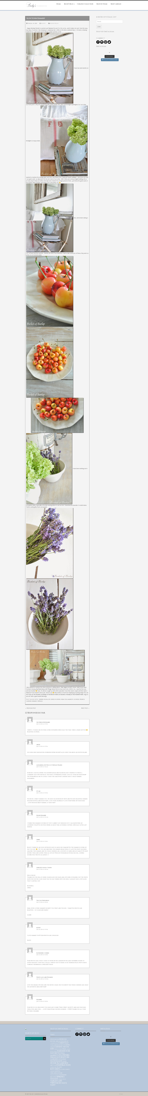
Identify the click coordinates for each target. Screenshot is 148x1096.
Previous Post (30, 708)
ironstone (53, 1067)
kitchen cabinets (65, 1069)
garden (28, 701)
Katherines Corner (42, 953)
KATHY (38, 927)
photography (54, 1075)
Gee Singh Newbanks (43, 722)
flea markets (69, 699)
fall (64, 1049)
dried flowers (55, 699)
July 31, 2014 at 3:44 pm (42, 1001)
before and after (56, 1041)
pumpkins (62, 1075)
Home (58, 4)
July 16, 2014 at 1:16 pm (42, 841)
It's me (38, 791)
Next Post (85, 708)
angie (38, 744)
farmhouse (63, 1050)
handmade (56, 1061)
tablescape (56, 1080)
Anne (38, 839)
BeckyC (43, 23)
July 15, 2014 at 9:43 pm (42, 793)
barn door (56, 1039)
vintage (40, 701)
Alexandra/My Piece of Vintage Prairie (49, 765)
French (82, 699)
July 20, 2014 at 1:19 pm (42, 929)
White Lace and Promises (44, 977)
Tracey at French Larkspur (69, 177)
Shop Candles (116, 4)
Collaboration (56, 1045)
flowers (76, 699)
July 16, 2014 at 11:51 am (42, 817)
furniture (63, 1057)
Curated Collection (85, 4)
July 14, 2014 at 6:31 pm (42, 746)
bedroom (63, 1039)
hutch (53, 1065)
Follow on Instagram (110, 60)
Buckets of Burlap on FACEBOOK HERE (47, 694)
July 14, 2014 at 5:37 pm (42, 724)
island (59, 1067)
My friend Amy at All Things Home (45, 689)
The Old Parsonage (42, 900)
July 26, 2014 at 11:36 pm (42, 979)
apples (52, 1039)
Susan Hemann (41, 815)
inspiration (63, 1065)
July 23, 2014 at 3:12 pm (42, 954)
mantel (57, 1071)
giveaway (62, 1059)
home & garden (59, 1063)
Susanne (39, 999)
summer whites (62, 1079)
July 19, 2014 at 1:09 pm (42, 902)
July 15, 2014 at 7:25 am (42, 766)
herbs (64, 1061)
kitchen (55, 1068)
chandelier (54, 1043)
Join (99, 27)
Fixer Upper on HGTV (66, 687)
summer (34, 701)
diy (49, 699)
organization (56, 1073)
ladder (52, 1071)
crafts (52, 1047)
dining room (43, 699)
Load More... (109, 56)
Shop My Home (102, 4)
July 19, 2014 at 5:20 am (42, 869)
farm (62, 699)
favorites (55, 1053)
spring (61, 1076)
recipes (53, 1077)
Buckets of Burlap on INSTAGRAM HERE (72, 694)
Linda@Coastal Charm (44, 867)
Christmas (63, 1043)
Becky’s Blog (69, 4)
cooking (66, 1045)
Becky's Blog (54, 23)
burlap (65, 1041)
